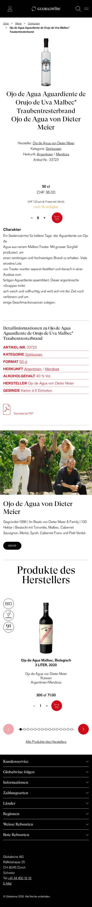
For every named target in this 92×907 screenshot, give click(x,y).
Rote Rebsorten (16, 834)
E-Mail (7, 883)
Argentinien (45, 154)
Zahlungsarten (15, 793)
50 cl (23, 361)
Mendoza (62, 154)
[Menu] (86, 8)
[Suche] (78, 9)
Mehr (12, 545)
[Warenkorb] (3, 9)
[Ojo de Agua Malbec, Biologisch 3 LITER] (46, 628)
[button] (20, 729)
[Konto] (10, 9)
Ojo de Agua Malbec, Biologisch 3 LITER (46, 662)
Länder (9, 803)
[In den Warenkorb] (57, 217)
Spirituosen (53, 148)
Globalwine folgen (19, 772)
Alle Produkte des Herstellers (46, 741)
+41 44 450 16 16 (19, 878)
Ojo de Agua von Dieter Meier (53, 143)
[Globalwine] (46, 9)
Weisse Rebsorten (18, 824)
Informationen (15, 782)
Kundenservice (15, 761)
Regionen (11, 813)
